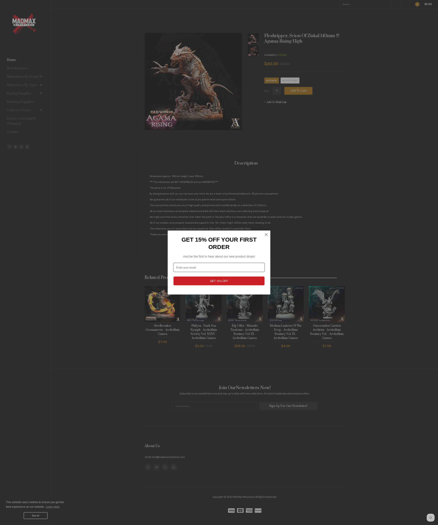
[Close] (266, 235)
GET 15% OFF (219, 281)
